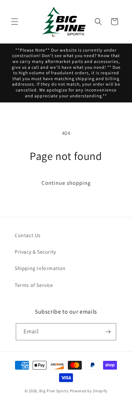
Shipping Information (40, 268)
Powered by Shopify (89, 390)
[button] (15, 22)
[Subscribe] (108, 331)
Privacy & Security (35, 251)
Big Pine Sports (54, 390)
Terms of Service (34, 285)
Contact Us (28, 235)
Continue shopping (66, 182)
